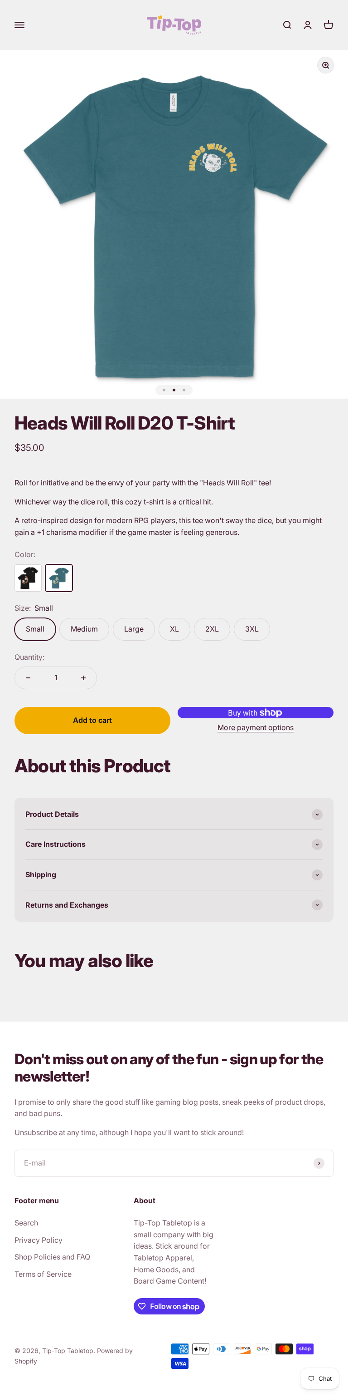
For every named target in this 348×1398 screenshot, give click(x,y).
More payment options (256, 727)
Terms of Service (43, 1274)
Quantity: (29, 657)
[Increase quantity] (83, 678)
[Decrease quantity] (28, 678)
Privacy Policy (38, 1240)
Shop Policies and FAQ (52, 1256)
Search (26, 1222)
